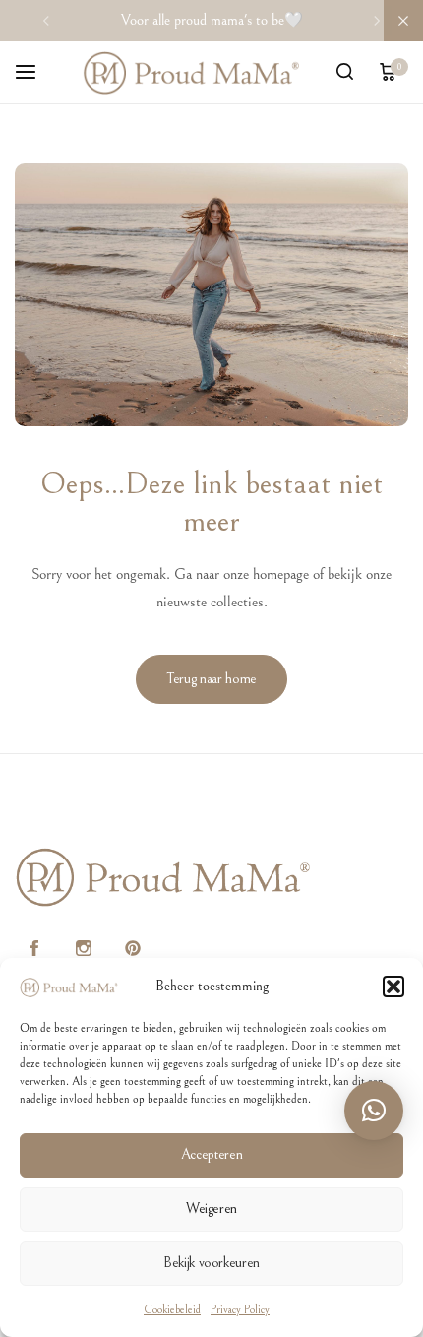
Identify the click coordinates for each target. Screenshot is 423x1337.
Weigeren (211, 1208)
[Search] (344, 73)
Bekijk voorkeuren (211, 1262)
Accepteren (211, 1154)
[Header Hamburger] (35, 72)
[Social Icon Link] (34, 949)
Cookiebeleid (172, 1310)
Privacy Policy (240, 1310)
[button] (393, 986)
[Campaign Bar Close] (403, 20)
